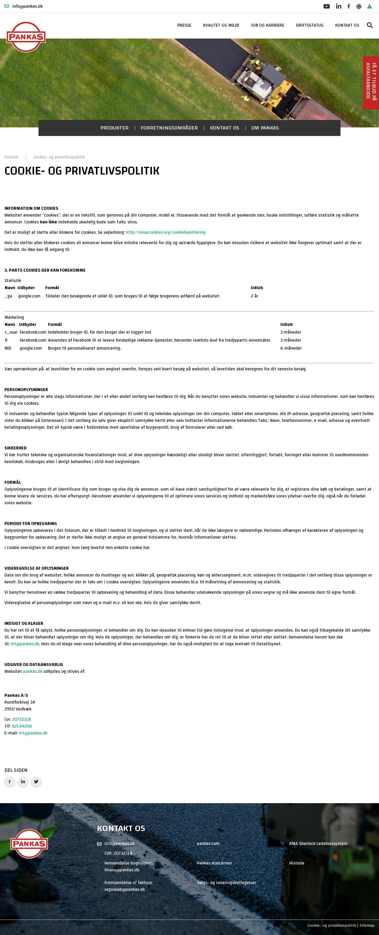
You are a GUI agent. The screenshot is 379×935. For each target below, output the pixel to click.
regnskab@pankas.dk (125, 889)
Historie (296, 863)
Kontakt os (224, 128)
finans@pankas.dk (122, 870)
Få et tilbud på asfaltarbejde (371, 82)
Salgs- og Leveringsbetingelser (226, 883)
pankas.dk (32, 671)
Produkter (114, 128)
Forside (12, 157)
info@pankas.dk (27, 6)
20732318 (21, 719)
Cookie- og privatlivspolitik (59, 157)
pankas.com (208, 844)
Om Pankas (265, 128)
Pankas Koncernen (214, 863)
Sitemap (367, 925)
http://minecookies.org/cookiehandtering (165, 232)
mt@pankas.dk (25, 644)
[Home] (27, 37)
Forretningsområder (169, 128)
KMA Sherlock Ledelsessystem (318, 844)
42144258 (22, 726)
